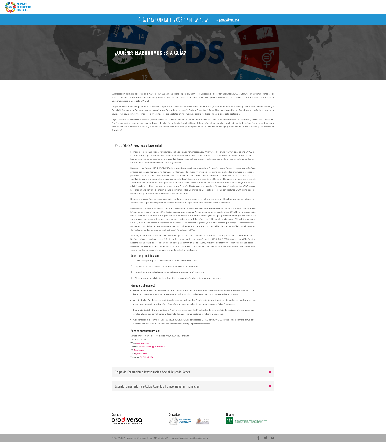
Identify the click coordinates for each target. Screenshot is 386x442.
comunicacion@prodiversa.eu (152, 346)
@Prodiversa (141, 353)
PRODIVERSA (146, 357)
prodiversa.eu (142, 343)
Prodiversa (139, 350)
